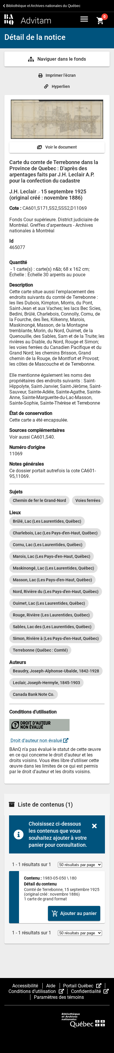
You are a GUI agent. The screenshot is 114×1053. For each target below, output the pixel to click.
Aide (51, 986)
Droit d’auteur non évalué (36, 740)
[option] (39, 500)
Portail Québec (84, 986)
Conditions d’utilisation (38, 991)
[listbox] (57, 500)
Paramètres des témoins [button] (59, 997)
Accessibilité (25, 986)
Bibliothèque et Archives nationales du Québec (42, 6)
